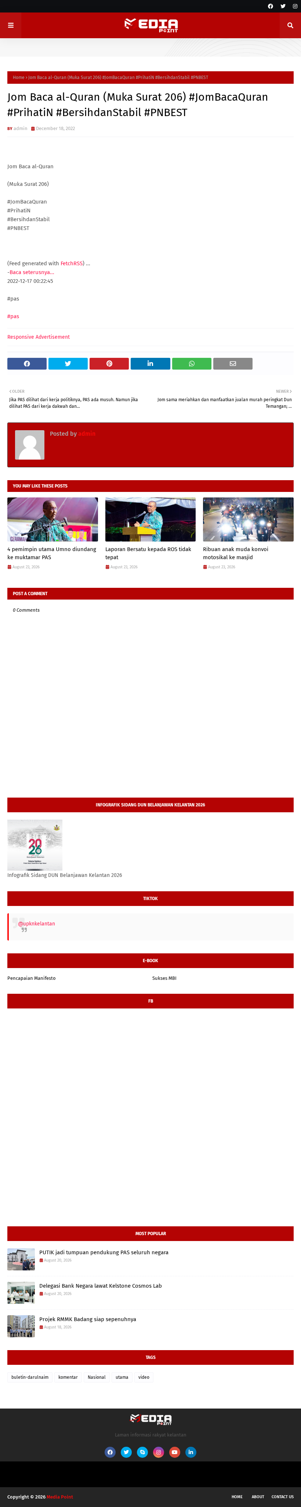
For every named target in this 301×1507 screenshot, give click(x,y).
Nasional (97, 1377)
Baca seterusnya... (32, 272)
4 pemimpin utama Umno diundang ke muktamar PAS (51, 553)
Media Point (60, 1497)
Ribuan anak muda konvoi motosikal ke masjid (235, 553)
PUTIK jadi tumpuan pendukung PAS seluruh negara (103, 1252)
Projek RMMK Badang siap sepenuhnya (87, 1319)
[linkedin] (190, 1452)
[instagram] (294, 6)
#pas (13, 316)
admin (21, 128)
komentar (68, 1377)
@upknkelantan (36, 924)
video (143, 1377)
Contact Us (283, 1497)
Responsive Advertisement (38, 337)
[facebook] (270, 6)
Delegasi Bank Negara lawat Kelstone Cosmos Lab (100, 1286)
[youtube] (174, 1452)
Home (19, 77)
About (258, 1497)
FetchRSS (72, 263)
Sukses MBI (164, 978)
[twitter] (283, 6)
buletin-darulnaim (29, 1377)
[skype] (142, 1452)
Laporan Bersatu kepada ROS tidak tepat (148, 553)
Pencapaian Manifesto (31, 978)
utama (122, 1377)
